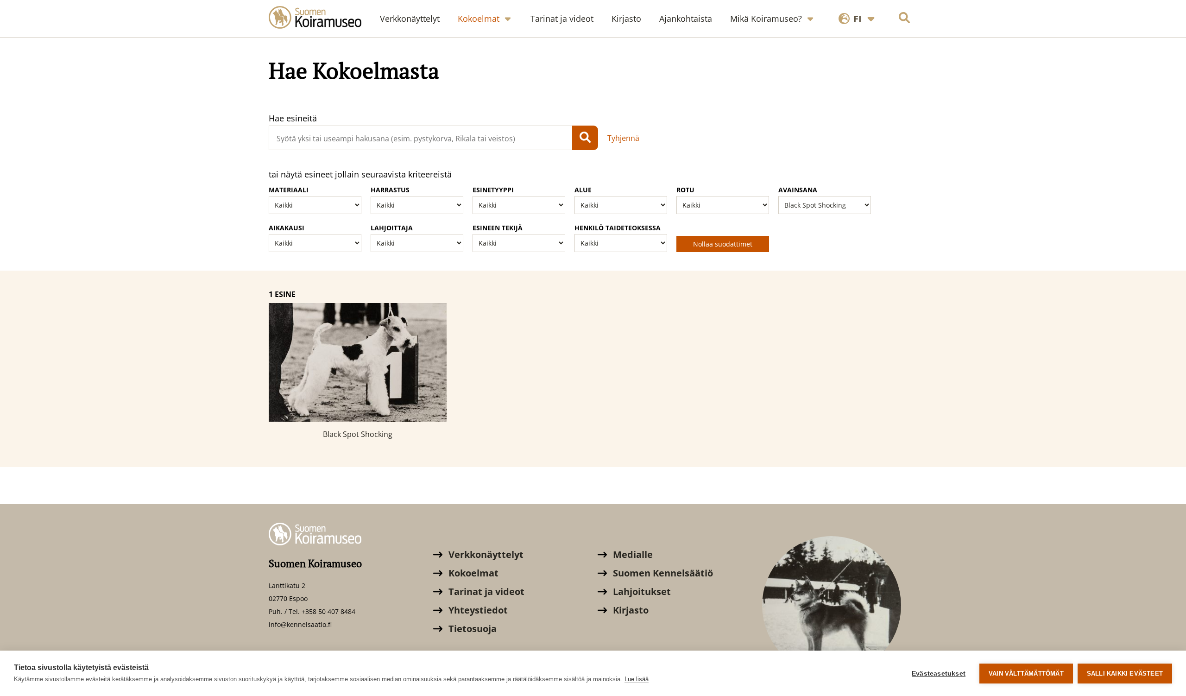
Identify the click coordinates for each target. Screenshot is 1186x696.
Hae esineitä (293, 118)
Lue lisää (637, 679)
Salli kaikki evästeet (1125, 673)
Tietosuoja (471, 628)
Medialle (632, 554)
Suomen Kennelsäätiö (662, 573)
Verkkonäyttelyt (485, 554)
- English (852, 47)
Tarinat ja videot (485, 591)
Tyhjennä (623, 138)
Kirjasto (630, 610)
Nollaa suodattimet (722, 244)
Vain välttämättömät (1026, 673)
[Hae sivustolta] (904, 18)
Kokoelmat (472, 573)
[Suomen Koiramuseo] (320, 18)
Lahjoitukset (641, 591)
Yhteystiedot (477, 610)
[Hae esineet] (585, 138)
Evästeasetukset (938, 673)
